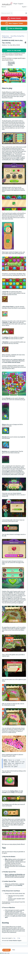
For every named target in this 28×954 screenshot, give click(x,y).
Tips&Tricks (11, 63)
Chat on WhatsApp (15, 28)
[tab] (14, 18)
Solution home (5, 36)
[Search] (11, 13)
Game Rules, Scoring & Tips (17, 36)
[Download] (11, 493)
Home (13, 949)
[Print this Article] (25, 42)
